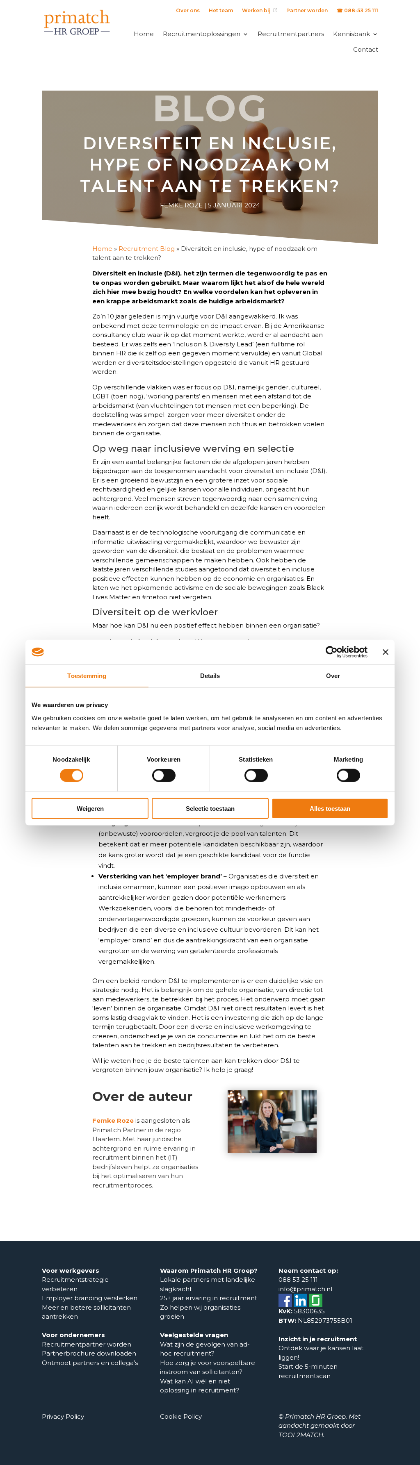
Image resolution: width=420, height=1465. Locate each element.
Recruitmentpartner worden (86, 1344)
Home (144, 34)
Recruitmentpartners (291, 34)
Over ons (188, 11)
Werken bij (257, 11)
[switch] (164, 775)
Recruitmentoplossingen (201, 34)
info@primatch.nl (305, 1289)
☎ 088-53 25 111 (357, 11)
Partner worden (307, 11)
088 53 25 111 (298, 1279)
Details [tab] (210, 675)
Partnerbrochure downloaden (89, 1353)
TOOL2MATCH (300, 1435)
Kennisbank (351, 34)
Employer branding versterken (89, 1298)
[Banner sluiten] (385, 652)
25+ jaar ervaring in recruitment (208, 1298)
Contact (365, 49)
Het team (221, 11)
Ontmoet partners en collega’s (90, 1363)
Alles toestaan (330, 808)
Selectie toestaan (210, 808)
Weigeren (90, 808)
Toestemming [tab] (86, 675)
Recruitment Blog (147, 249)
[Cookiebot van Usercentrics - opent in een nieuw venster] (332, 652)
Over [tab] (333, 675)
